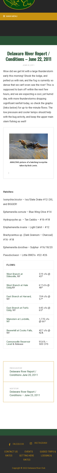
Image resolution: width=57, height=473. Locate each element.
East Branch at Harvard (18, 296)
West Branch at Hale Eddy (17, 286)
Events (29, 451)
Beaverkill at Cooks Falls (19, 330)
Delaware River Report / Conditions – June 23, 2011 (25, 392)
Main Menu (11, 16)
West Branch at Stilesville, (14, 275)
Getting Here (26, 455)
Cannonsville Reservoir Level (18, 342)
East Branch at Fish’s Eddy (17, 309)
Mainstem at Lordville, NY (17, 320)
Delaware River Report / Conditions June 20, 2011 (24, 372)
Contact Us (11, 451)
